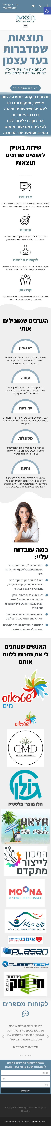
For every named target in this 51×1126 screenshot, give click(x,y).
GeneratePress (12, 1121)
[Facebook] (33, 1099)
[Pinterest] (17, 1099)
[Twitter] (28, 1099)
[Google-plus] (23, 1099)
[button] (25, 88)
